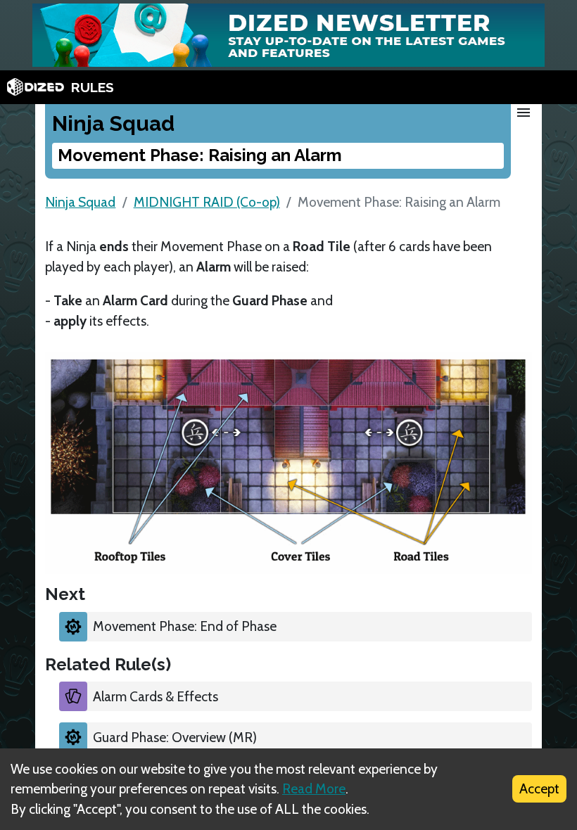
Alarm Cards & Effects (155, 696)
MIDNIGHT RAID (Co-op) (207, 201)
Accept (539, 788)
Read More (313, 788)
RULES (92, 87)
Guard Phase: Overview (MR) (175, 737)
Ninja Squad (80, 201)
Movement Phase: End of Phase (185, 626)
